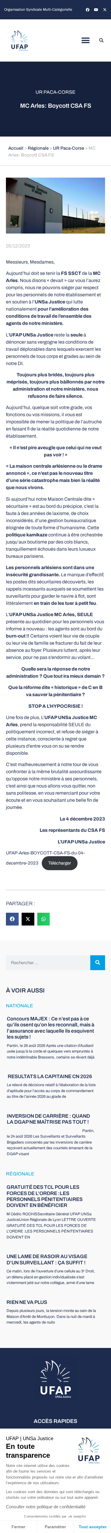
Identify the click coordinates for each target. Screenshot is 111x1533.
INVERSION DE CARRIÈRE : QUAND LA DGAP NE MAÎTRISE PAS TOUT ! (48, 1119)
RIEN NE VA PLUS (27, 1302)
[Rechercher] (97, 962)
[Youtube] (96, 9)
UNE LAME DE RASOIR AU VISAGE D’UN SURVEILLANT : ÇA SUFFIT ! (47, 1259)
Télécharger (59, 863)
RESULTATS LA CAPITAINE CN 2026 (49, 1076)
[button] (85, 40)
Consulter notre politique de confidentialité (46, 1506)
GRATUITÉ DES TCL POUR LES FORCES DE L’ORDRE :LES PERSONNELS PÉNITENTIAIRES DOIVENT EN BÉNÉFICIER (45, 1196)
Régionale (38, 148)
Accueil (15, 148)
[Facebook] (87, 9)
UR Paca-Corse (55, 92)
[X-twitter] (104, 9)
